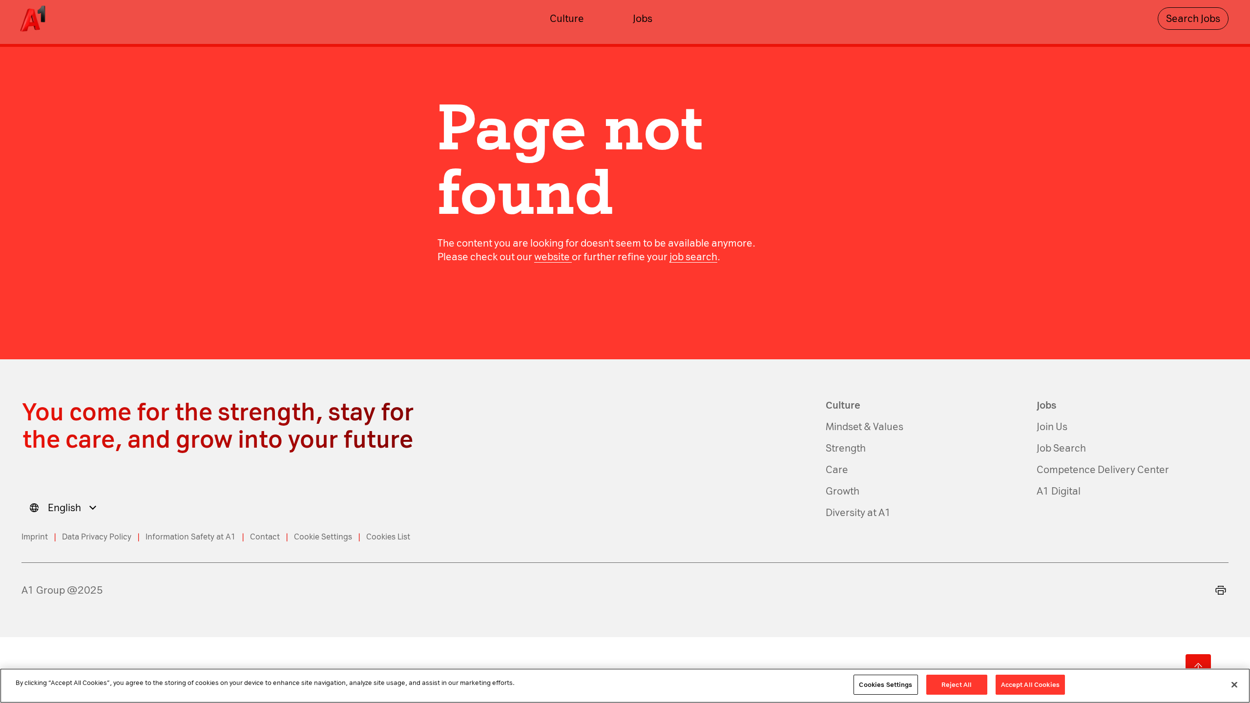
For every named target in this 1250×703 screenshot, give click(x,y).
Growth (842, 491)
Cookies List (388, 536)
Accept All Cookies (1030, 684)
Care (837, 470)
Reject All (956, 684)
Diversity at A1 (858, 512)
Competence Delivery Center (1103, 470)
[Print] (1221, 590)
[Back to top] (1198, 667)
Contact (265, 536)
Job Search (1061, 448)
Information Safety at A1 (191, 536)
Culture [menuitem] (567, 18)
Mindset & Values (864, 427)
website (553, 257)
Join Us (1052, 427)
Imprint (34, 536)
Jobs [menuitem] (642, 18)
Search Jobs (1193, 18)
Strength (846, 448)
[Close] (1234, 684)
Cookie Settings (323, 536)
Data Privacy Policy (96, 536)
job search (693, 257)
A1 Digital (1059, 491)
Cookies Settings (885, 684)
